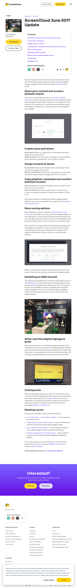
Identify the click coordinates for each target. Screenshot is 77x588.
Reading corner (32, 61)
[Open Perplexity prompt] (38, 69)
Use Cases (32, 533)
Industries (32, 531)
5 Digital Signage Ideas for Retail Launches (40, 422)
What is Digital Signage (59, 536)
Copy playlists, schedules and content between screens (46, 46)
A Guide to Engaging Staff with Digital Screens (41, 433)
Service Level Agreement (12, 536)
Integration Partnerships (36, 547)
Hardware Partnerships (36, 550)
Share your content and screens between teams (44, 38)
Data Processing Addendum (13, 539)
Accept (64, 580)
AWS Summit (31, 283)
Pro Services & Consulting (37, 539)
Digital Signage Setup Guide (60, 541)
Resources (28, 16)
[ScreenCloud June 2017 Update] (60, 70)
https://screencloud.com (41, 405)
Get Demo (46, 486)
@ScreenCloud (37, 446)
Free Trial (30, 486)
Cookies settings (48, 580)
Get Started (60, 4)
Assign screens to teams (35, 43)
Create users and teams (35, 40)
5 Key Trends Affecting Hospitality (37, 427)
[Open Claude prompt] (34, 69)
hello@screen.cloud (55, 444)
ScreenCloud (59, 84)
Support (31, 536)
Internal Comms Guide (59, 544)
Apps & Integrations (35, 541)
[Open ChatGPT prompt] (29, 69)
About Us (8, 564)
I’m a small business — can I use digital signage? (41, 417)
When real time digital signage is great (40, 55)
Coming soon (32, 58)
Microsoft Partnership (35, 552)
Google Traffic (51, 398)
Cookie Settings (61, 573)
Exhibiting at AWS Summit (36, 52)
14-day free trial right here (54, 451)
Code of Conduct (10, 541)
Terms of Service (63, 575)
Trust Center (9, 544)
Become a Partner (34, 544)
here (48, 348)
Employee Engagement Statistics (62, 539)
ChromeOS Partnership (36, 555)
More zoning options (34, 49)
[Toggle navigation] (71, 4)
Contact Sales (46, 4)
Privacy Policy (60, 571)
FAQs (54, 531)
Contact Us (8, 561)
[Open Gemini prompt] (43, 69)
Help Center (56, 533)
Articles (35, 16)
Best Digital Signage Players (60, 547)
